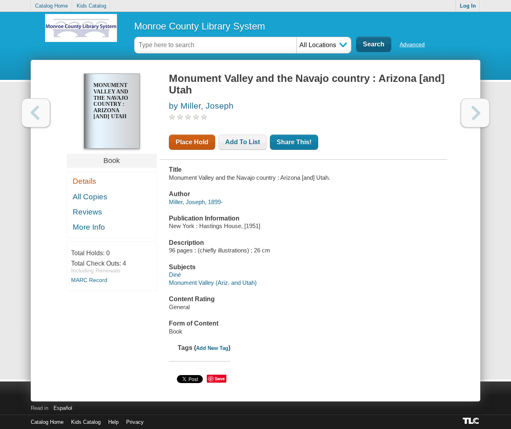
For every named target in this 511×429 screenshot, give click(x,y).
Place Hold (192, 142)
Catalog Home (51, 6)
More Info (89, 227)
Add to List (242, 142)
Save (220, 378)
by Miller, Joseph (201, 105)
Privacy (135, 422)
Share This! (294, 142)
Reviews (87, 212)
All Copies (90, 197)
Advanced (412, 44)
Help (113, 422)
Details (84, 181)
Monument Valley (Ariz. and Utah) (213, 282)
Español (62, 408)
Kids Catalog (91, 6)
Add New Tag (212, 348)
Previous (35, 112)
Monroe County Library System (199, 26)
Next (475, 112)
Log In (468, 6)
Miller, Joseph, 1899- (196, 202)
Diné (175, 274)
